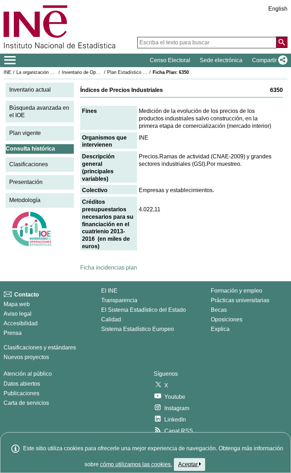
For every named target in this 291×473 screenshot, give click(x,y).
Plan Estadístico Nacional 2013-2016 (145, 72)
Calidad (111, 319)
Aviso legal (18, 314)
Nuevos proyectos (26, 357)
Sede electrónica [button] (221, 60)
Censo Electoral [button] (170, 60)
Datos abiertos (22, 384)
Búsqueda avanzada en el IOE (39, 111)
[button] (268, 60)
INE (7, 72)
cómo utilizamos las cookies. (136, 464)
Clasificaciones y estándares (40, 347)
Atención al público (28, 374)
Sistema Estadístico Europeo (137, 329)
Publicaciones (21, 393)
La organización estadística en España (56, 72)
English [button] (277, 9)
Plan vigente (25, 133)
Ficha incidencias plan (108, 268)
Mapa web (17, 304)
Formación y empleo (236, 291)
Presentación (26, 182)
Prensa (13, 333)
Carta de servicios (26, 403)
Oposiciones (226, 319)
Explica (220, 329)
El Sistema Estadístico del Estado (143, 310)
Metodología (24, 200)
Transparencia (119, 300)
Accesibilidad (21, 323)
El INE (109, 291)
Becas (219, 310)
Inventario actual (30, 90)
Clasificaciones (28, 164)
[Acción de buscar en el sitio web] (281, 42)
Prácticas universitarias (240, 300)
